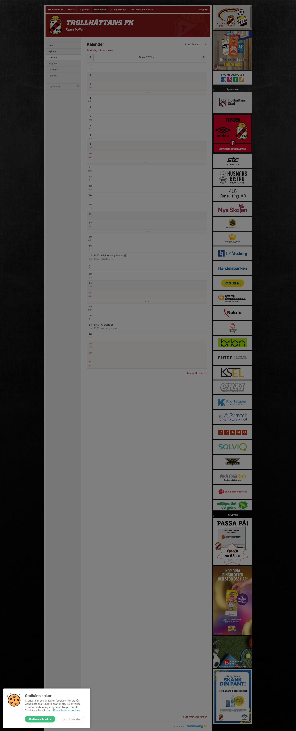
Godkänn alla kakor (40, 719)
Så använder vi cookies (66, 710)
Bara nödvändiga (71, 719)
